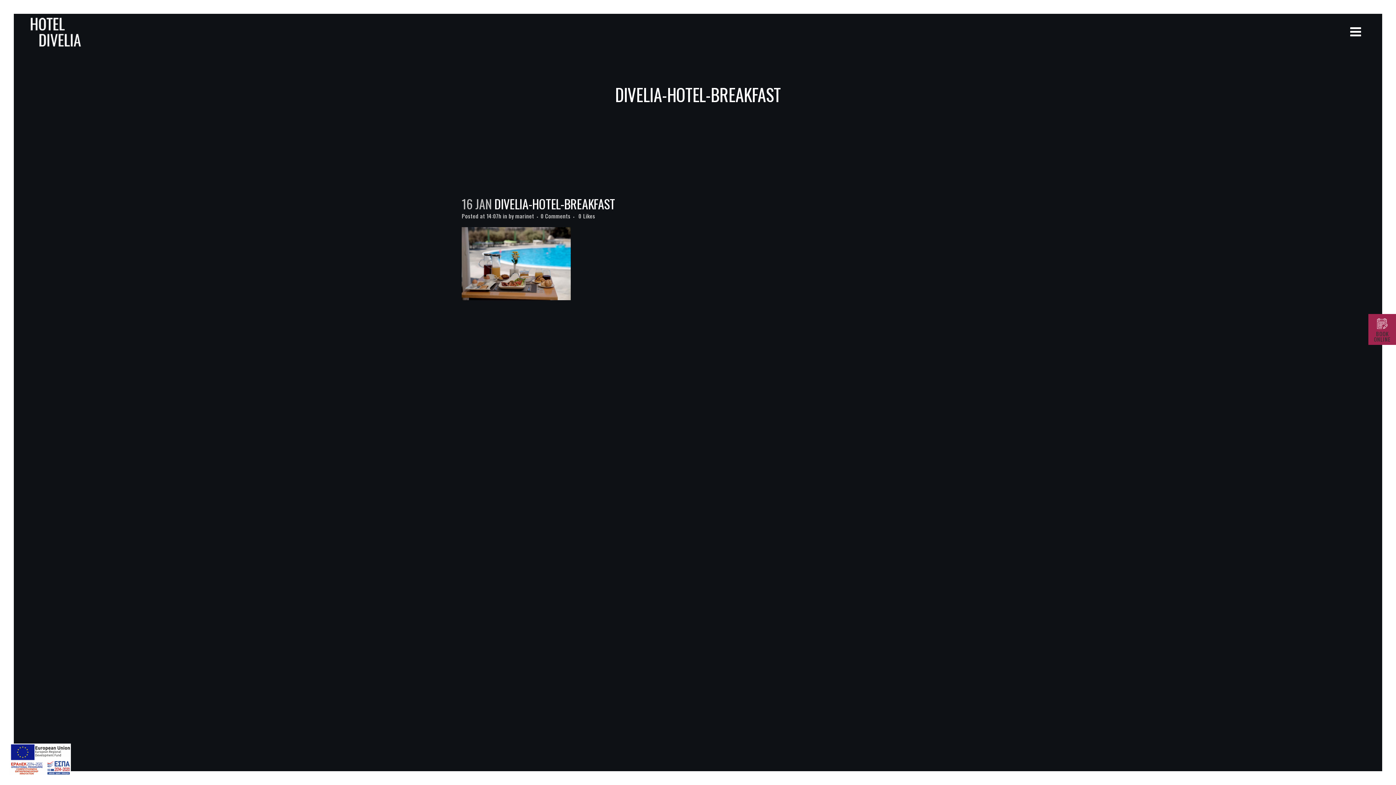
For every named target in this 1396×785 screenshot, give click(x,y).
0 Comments (555, 216)
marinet (524, 216)
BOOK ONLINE (1382, 336)
